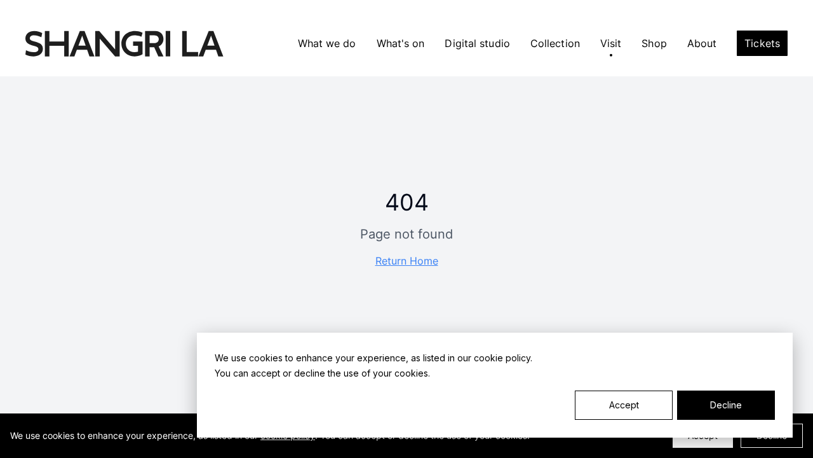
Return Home (406, 260)
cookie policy (502, 357)
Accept (624, 404)
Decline (726, 404)
